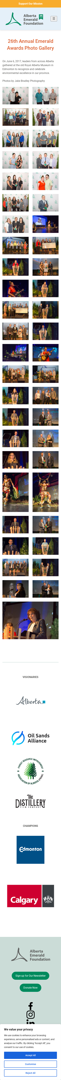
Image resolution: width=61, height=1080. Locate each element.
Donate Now (30, 987)
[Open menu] (54, 18)
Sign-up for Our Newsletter (30, 975)
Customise (30, 1064)
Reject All (30, 1073)
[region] (30, 1052)
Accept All (30, 1055)
